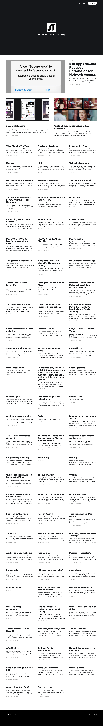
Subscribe (92, 3)
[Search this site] (80, 3)
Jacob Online (9, 714)
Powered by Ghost (92, 714)
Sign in (84, 3)
